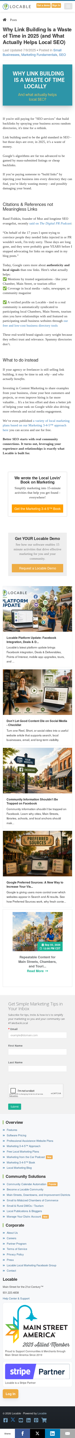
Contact (11, 1270)
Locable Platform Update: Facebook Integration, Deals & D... (31, 640)
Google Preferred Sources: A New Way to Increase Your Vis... (35, 884)
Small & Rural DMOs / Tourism (25, 1206)
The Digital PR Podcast (55, 223)
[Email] (67, 1433)
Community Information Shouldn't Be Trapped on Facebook (32, 801)
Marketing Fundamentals (39, 54)
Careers (11, 1238)
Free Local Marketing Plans (22, 1151)
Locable (42, 1413)
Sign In (56, 5)
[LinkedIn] (52, 1433)
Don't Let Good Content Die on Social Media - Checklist (37, 723)
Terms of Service (16, 1249)
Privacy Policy (15, 1254)
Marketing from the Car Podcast (25, 1157)
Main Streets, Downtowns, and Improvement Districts (38, 1195)
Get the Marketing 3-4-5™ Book (37, 508)
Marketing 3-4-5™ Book (20, 1162)
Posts (13, 20)
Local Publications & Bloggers (24, 1211)
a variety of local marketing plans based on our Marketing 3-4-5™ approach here (36, 425)
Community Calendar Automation (26, 1184)
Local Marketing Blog (19, 1167)
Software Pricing (16, 1135)
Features (11, 1130)
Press (10, 1260)
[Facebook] (22, 1433)
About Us (12, 1232)
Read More (36, 970)
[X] (37, 1433)
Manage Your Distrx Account (23, 1216)
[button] (68, 6)
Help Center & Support (16, 1298)
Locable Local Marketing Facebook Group (31, 1265)
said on (34, 223)
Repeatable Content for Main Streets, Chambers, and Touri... (37, 961)
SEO (62, 54)
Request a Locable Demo (37, 568)
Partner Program (16, 1243)
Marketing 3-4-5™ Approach (23, 1146)
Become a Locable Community (25, 1189)
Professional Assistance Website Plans (29, 1141)
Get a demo (43, 5)
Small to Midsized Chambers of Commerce (32, 1200)
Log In (10, 1393)
